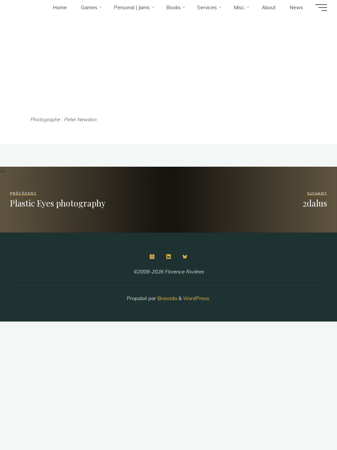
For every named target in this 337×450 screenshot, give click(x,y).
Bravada (166, 298)
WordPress (196, 298)
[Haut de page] (311, 424)
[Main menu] (321, 7)
